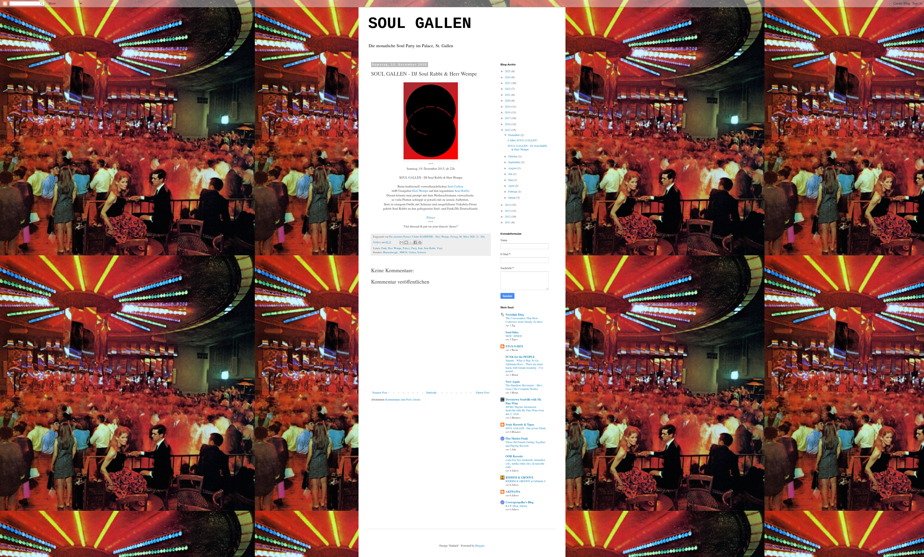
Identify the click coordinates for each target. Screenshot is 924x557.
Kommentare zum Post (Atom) (402, 399)
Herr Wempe (420, 190)
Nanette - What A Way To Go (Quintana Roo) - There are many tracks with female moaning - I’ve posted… (524, 366)
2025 (508, 71)
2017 (508, 118)
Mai (510, 180)
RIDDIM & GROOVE (519, 477)
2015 (508, 130)
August (512, 168)
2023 (508, 83)
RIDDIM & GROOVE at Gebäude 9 (525, 481)
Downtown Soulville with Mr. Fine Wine (524, 401)
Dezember (514, 135)
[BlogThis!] (406, 242)
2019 (508, 106)
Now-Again (513, 382)
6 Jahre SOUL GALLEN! (523, 140)
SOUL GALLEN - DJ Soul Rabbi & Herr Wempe (527, 147)
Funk (383, 248)
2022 (508, 89)
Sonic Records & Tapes (520, 424)
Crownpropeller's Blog (519, 502)
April (511, 186)
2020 (508, 100)
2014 (508, 205)
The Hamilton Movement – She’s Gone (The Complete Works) (524, 387)
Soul (420, 248)
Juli (510, 174)
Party (414, 248)
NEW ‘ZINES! (514, 336)
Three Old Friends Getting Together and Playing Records (525, 443)
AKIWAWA (513, 492)
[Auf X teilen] (410, 242)
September (514, 162)
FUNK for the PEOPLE (520, 357)
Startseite (431, 392)
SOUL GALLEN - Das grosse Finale (526, 428)
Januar (512, 197)
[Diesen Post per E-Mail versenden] (401, 242)
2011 (508, 222)
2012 (508, 216)
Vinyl (440, 248)
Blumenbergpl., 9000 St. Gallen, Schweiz (404, 252)
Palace (406, 248)
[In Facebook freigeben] (415, 242)
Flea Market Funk (517, 438)
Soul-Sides (512, 332)
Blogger (479, 545)
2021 (508, 95)
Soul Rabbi (462, 190)
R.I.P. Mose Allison (516, 506)
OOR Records (514, 456)
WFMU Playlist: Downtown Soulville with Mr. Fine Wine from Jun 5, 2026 (525, 410)
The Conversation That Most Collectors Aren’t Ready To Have (524, 320)
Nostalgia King (515, 314)
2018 (508, 112)
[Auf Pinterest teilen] (419, 242)
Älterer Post (482, 392)
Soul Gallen (455, 186)
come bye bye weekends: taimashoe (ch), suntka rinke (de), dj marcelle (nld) (525, 463)
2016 (508, 124)
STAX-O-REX (514, 346)
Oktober (513, 156)
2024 (508, 77)
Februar (513, 191)
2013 (508, 211)
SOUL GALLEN (419, 24)
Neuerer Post (379, 392)
